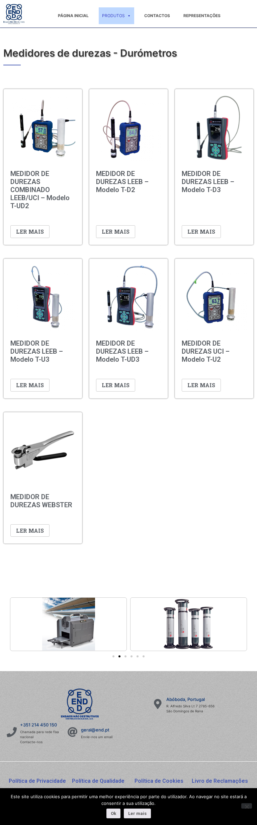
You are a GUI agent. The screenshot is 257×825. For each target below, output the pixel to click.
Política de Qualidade (98, 781)
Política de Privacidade (37, 781)
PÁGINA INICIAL (73, 15)
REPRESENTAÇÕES (202, 15)
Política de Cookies (159, 781)
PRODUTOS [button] (113, 15)
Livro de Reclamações (220, 781)
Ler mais (30, 231)
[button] (113, 656)
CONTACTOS (157, 15)
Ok (113, 813)
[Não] (246, 806)
